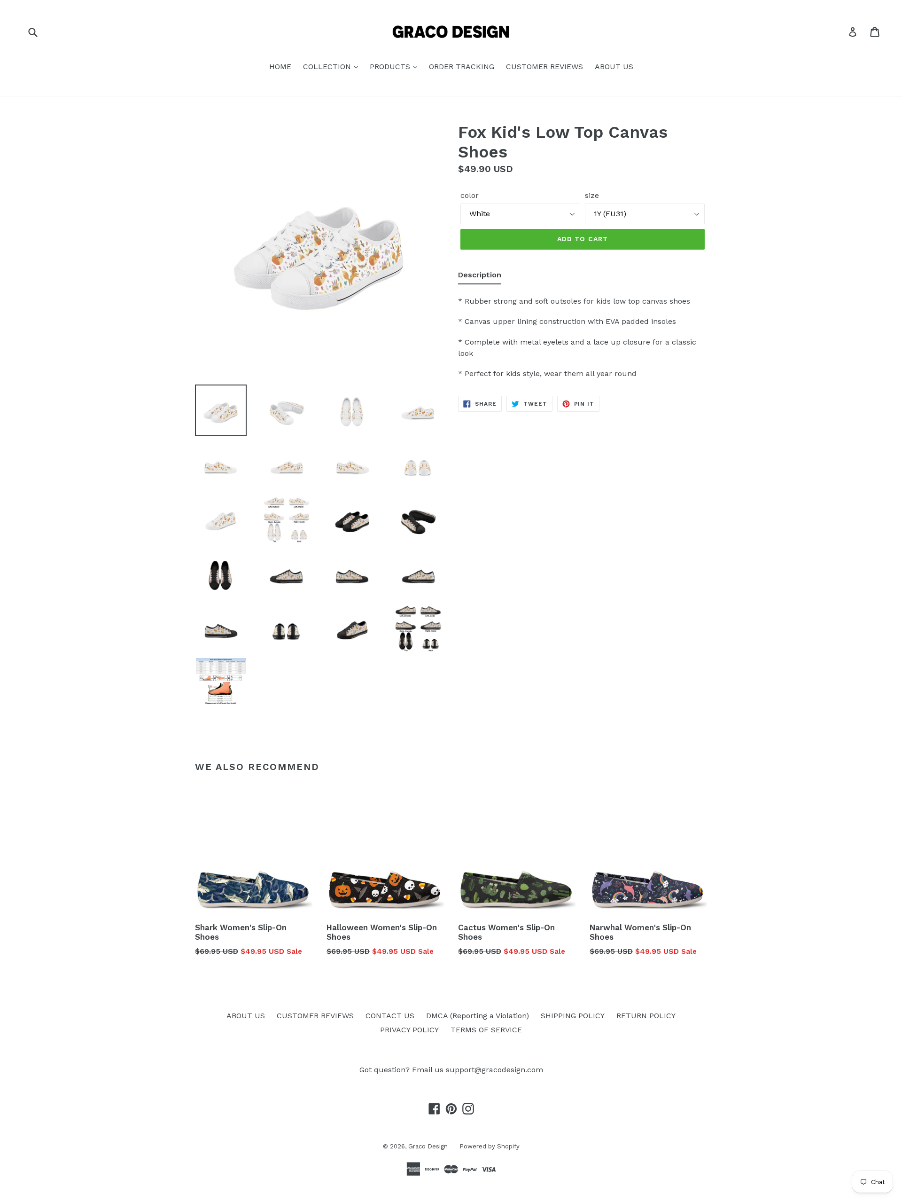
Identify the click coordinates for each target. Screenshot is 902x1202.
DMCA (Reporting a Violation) (477, 1015)
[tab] (479, 276)
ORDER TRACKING (461, 66)
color (469, 195)
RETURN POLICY (646, 1015)
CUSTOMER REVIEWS (544, 66)
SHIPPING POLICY (573, 1015)
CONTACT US (389, 1015)
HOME (280, 66)
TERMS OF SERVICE (486, 1029)
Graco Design (428, 1146)
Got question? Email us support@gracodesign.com (451, 1069)
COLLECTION (328, 66)
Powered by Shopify (489, 1146)
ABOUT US (614, 66)
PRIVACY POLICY (409, 1029)
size (592, 195)
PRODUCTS (391, 66)
